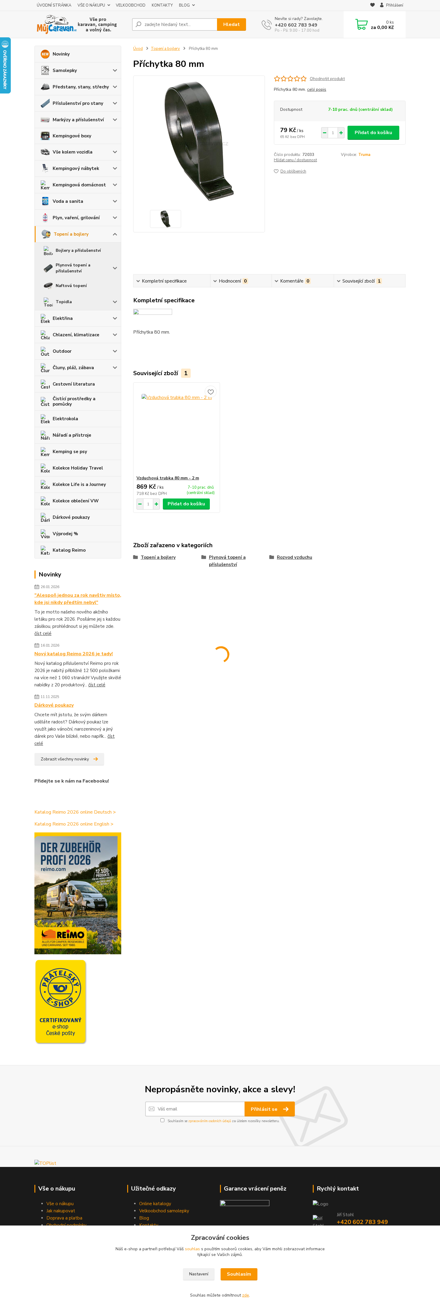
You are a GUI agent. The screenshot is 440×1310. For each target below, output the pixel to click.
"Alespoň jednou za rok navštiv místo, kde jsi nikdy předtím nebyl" (77, 599)
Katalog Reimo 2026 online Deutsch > (75, 812)
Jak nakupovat (60, 1211)
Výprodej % (65, 534)
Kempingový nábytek (76, 168)
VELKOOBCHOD (130, 5)
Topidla (64, 302)
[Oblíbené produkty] (372, 5)
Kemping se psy (70, 452)
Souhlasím (239, 1274)
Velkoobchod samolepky (164, 1211)
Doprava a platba (64, 1218)
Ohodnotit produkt (327, 79)
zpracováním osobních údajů (209, 1121)
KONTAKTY (162, 5)
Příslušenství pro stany (78, 103)
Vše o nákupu (60, 1204)
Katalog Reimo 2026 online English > (73, 824)
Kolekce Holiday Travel (78, 468)
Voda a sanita (68, 201)
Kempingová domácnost (79, 185)
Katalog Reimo (69, 550)
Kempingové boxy (72, 136)
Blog (144, 1218)
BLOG (184, 5)
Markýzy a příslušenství (78, 120)
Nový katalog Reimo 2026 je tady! (73, 654)
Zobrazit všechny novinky (65, 759)
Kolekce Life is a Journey (79, 484)
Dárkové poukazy (71, 517)
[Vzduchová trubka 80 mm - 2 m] (176, 429)
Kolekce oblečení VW (76, 501)
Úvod (138, 48)
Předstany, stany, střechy (81, 87)
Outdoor (62, 351)
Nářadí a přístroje (72, 435)
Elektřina (63, 318)
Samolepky (65, 70)
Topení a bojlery (71, 234)
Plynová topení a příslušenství (73, 268)
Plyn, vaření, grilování (76, 218)
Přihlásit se (265, 1109)
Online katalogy (155, 1204)
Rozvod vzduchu (294, 557)
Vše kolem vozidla (72, 152)
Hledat (231, 24)
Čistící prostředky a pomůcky (74, 401)
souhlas (192, 1249)
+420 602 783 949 (296, 25)
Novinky (61, 54)
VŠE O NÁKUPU (91, 5)
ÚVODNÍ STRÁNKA (54, 5)
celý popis (316, 89)
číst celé (42, 633)
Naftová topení (71, 286)
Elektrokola (65, 419)
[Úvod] (80, 24)
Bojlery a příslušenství (78, 250)
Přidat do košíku (373, 132)
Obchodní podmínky (66, 1225)
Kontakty (148, 1225)
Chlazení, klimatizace (76, 335)
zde (245, 1295)
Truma (364, 154)
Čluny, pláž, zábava (73, 368)
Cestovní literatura (74, 384)
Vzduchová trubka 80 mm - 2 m (167, 478)
